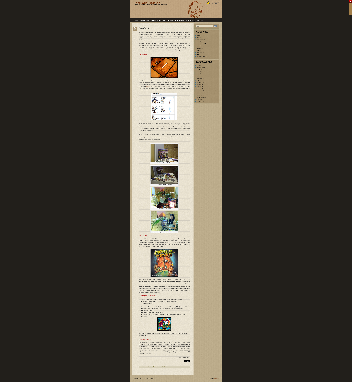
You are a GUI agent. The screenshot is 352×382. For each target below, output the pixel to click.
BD (197, 37)
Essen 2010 (144, 28)
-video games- (179, 20)
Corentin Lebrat (200, 78)
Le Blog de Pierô (201, 89)
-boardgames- (144, 20)
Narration (199, 20)
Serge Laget (199, 99)
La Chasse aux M (153, 362)
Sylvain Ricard (200, 101)
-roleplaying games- (158, 20)
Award (198, 35)
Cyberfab (199, 80)
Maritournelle (200, 93)
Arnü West (199, 69)
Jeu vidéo (199, 46)
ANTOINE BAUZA (148, 2)
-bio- (136, 20)
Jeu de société (151, 366)
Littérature (199, 50)
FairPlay (148, 86)
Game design (190, 20)
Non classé (199, 52)
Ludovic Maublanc (201, 91)
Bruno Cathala (200, 72)
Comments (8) (161, 366)
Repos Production (201, 56)
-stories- (170, 20)
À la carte (199, 65)
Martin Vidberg (200, 95)
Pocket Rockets (160, 362)
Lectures (199, 48)
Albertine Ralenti (201, 67)
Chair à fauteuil (200, 76)
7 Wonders (143, 362)
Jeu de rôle (199, 42)
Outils (198, 54)
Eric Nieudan (200, 84)
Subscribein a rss (215, 2)
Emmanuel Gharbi (201, 82)
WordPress (216, 378)
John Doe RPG (200, 86)
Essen (147, 362)
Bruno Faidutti (200, 74)
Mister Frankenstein (201, 97)
